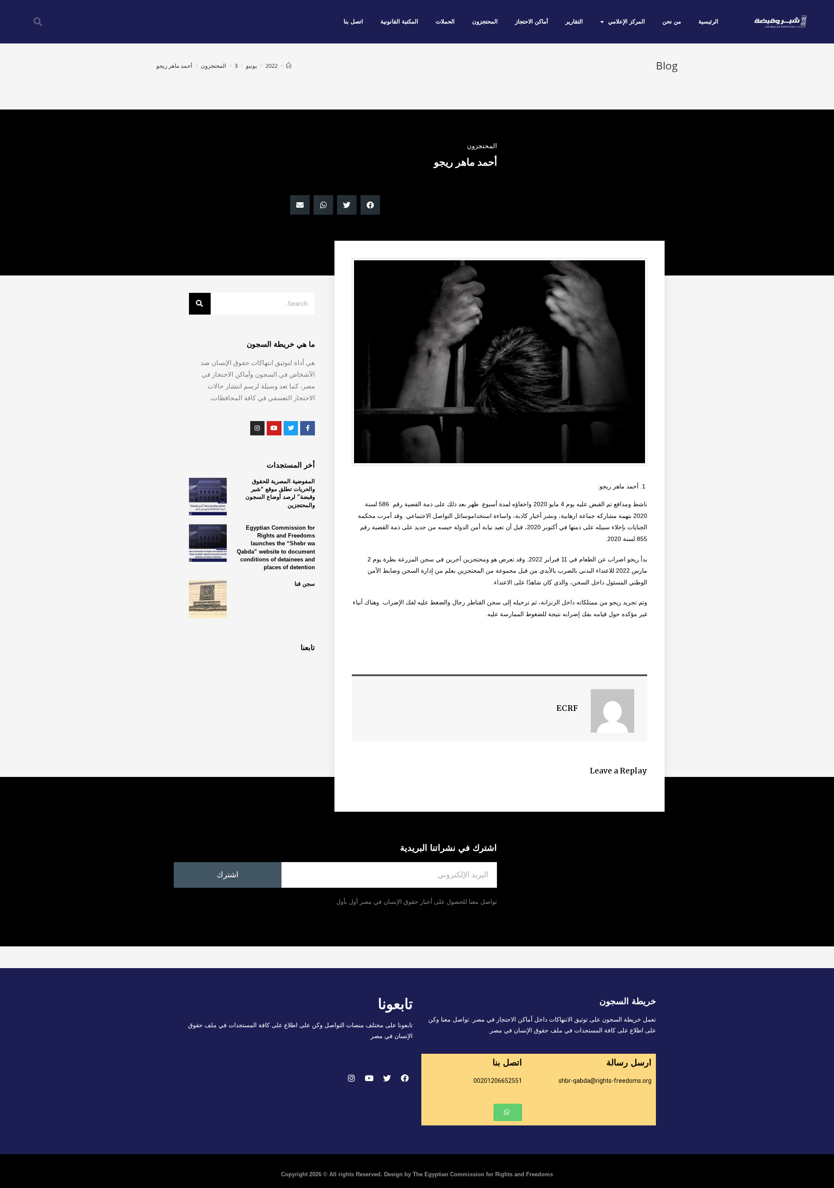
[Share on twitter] (347, 205)
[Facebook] (405, 1078)
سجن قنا (305, 584)
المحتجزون (485, 21)
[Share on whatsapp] (323, 205)
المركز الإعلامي (626, 21)
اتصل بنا (353, 21)
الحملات (445, 21)
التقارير (574, 21)
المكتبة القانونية (399, 21)
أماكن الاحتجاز (531, 21)
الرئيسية (708, 21)
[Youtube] (369, 1078)
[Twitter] (387, 1078)
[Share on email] (300, 205)
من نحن (671, 21)
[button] (507, 1112)
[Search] (200, 304)
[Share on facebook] (370, 205)
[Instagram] (351, 1078)
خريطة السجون (627, 1001)
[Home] (288, 66)
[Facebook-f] (307, 428)
